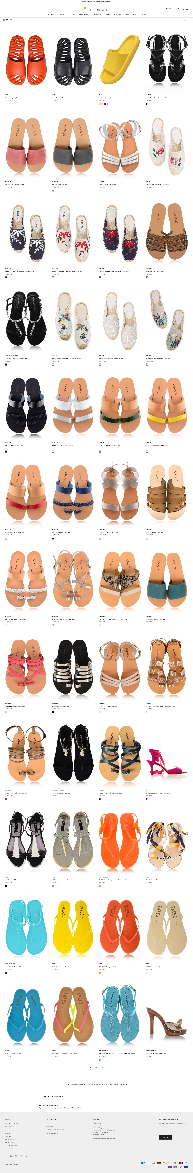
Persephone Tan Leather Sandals (155, 271)
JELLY (6, 95)
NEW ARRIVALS (51, 14)
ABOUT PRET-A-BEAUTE (12, 1123)
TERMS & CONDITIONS (11, 1146)
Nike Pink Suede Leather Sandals (14, 184)
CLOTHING (71, 14)
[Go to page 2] (103, 1068)
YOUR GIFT (143, 14)
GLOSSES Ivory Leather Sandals (155, 967)
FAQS (47, 1123)
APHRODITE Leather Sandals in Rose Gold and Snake (161, 706)
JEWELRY (62, 14)
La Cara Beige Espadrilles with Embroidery (111, 358)
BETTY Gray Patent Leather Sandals (62, 880)
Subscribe (165, 1137)
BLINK (6, 877)
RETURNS (7, 1133)
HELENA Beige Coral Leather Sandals (15, 532)
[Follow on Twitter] (11, 1156)
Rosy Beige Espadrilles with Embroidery (157, 184)
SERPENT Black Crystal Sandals (61, 793)
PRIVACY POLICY (9, 1142)
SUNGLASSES (97, 14)
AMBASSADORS (9, 1149)
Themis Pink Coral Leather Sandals (15, 706)
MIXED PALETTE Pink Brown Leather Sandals (64, 1053)
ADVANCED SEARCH (52, 1133)
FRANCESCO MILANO (11, 355)
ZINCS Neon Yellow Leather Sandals (62, 967)
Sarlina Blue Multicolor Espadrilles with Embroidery (19, 271)
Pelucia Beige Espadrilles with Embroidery (158, 358)
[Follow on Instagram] (16, 1156)
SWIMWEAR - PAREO (84, 14)
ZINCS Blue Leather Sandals (13, 1053)
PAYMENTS (8, 1136)
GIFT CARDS (8, 1127)
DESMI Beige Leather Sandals (154, 532)
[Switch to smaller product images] (7, 20)
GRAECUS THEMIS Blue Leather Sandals (110, 793)
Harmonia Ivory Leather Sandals (108, 706)
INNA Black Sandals (10, 880)
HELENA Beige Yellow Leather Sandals (157, 445)
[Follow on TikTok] (27, 1156)
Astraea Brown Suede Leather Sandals (16, 793)
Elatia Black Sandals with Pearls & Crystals (17, 358)
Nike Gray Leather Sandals (59, 184)
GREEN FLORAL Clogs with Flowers (156, 1053)
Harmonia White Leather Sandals (108, 184)
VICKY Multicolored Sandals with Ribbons (158, 880)
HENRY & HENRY (103, 877)
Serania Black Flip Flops (59, 98)
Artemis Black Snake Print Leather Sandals (158, 98)
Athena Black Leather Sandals (60, 706)
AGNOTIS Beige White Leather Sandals (16, 619)
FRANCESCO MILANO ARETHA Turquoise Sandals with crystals (117, 1053)
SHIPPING (7, 1130)
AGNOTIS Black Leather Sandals (14, 445)
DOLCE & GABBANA (151, 1051)
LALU (147, 877)
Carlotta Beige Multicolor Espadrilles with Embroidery (67, 271)
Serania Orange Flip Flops (12, 98)
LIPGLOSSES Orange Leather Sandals (109, 967)
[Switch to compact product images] (11, 20)
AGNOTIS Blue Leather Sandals (61, 532)
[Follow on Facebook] (6, 1156)
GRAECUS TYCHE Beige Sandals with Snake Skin (113, 619)
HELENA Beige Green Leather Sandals (109, 445)
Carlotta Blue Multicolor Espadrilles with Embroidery (113, 271)
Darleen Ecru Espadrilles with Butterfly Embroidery (66, 358)
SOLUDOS (148, 182)
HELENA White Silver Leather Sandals (62, 445)
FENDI (147, 790)
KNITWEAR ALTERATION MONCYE (55, 1130)
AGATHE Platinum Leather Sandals (108, 532)
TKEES (54, 964)
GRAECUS (148, 95)
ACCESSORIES (117, 14)
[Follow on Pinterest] (22, 1156)
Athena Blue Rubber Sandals (13, 967)
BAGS (127, 14)
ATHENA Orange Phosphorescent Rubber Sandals (113, 880)
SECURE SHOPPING (10, 1139)
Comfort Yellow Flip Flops (106, 98)
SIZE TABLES (50, 1127)
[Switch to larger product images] (4, 20)
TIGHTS (107, 14)
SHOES (134, 14)
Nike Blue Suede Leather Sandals (155, 619)
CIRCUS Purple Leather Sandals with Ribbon (158, 793)
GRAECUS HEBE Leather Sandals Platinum (64, 619)
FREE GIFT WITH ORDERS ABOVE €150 (102, 1)
